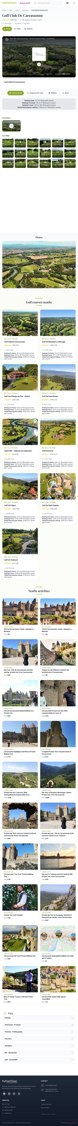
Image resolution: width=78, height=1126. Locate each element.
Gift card (7, 1104)
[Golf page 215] (20, 377)
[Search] (35, 3)
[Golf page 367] (58, 486)
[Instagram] (9, 1094)
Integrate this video (36, 93)
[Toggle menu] (74, 3)
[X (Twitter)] (19, 1094)
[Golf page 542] (58, 432)
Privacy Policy (45, 1107)
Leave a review (17, 93)
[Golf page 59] (20, 323)
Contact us (8, 1113)
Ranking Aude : (29, 101)
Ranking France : (28, 105)
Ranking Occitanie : (29, 103)
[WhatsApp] (14, 1094)
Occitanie (25, 10)
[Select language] (68, 3)
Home (4, 10)
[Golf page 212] (20, 486)
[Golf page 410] (20, 541)
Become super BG (10, 1107)
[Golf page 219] (58, 377)
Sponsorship (8, 1110)
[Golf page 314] (58, 323)
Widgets (54, 93)
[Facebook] (4, 1094)
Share (67, 93)
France (17, 10)
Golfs (10, 10)
